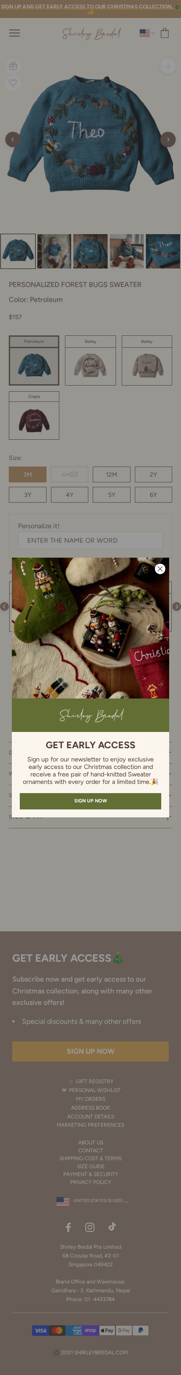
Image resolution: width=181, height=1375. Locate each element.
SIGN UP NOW (90, 801)
